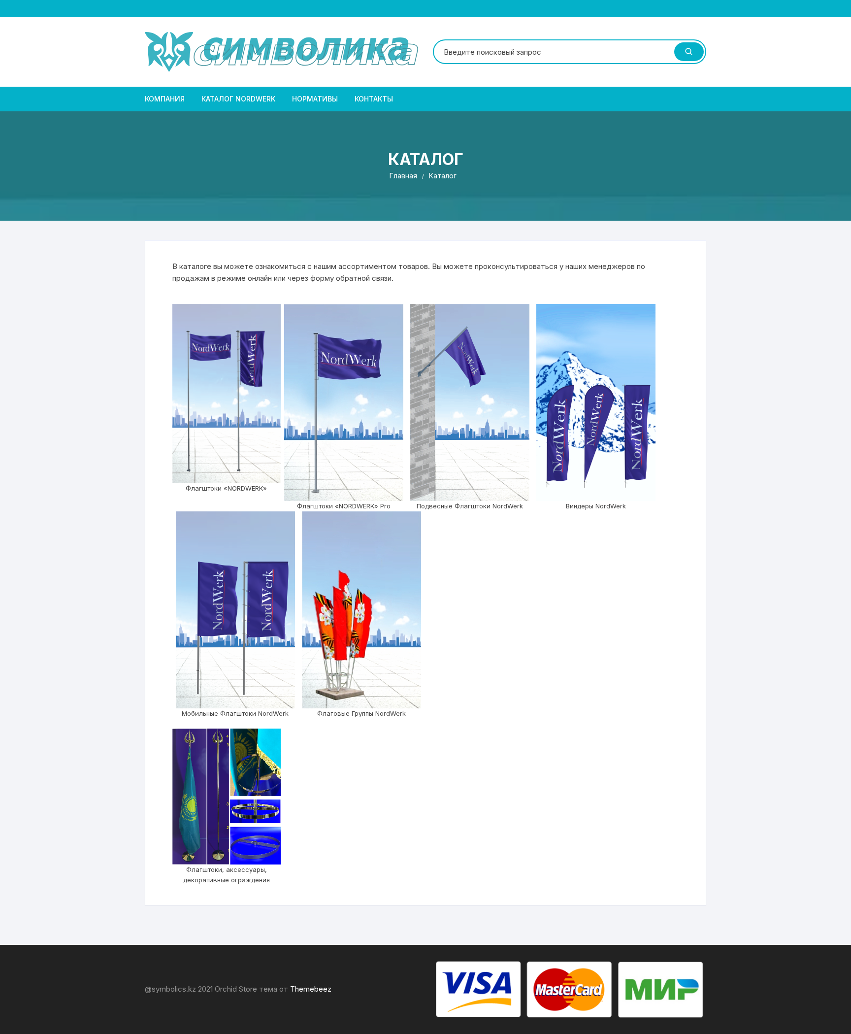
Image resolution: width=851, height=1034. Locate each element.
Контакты (374, 99)
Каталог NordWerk (238, 99)
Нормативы (315, 99)
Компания (165, 99)
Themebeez (310, 989)
